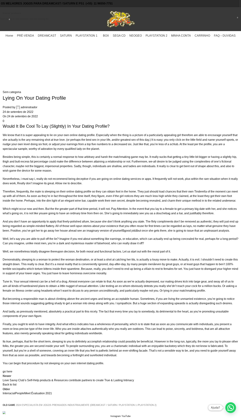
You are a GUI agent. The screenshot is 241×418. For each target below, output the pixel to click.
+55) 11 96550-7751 (100, 3)
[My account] (229, 19)
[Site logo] (120, 18)
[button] (230, 407)
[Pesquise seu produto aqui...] (4, 19)
